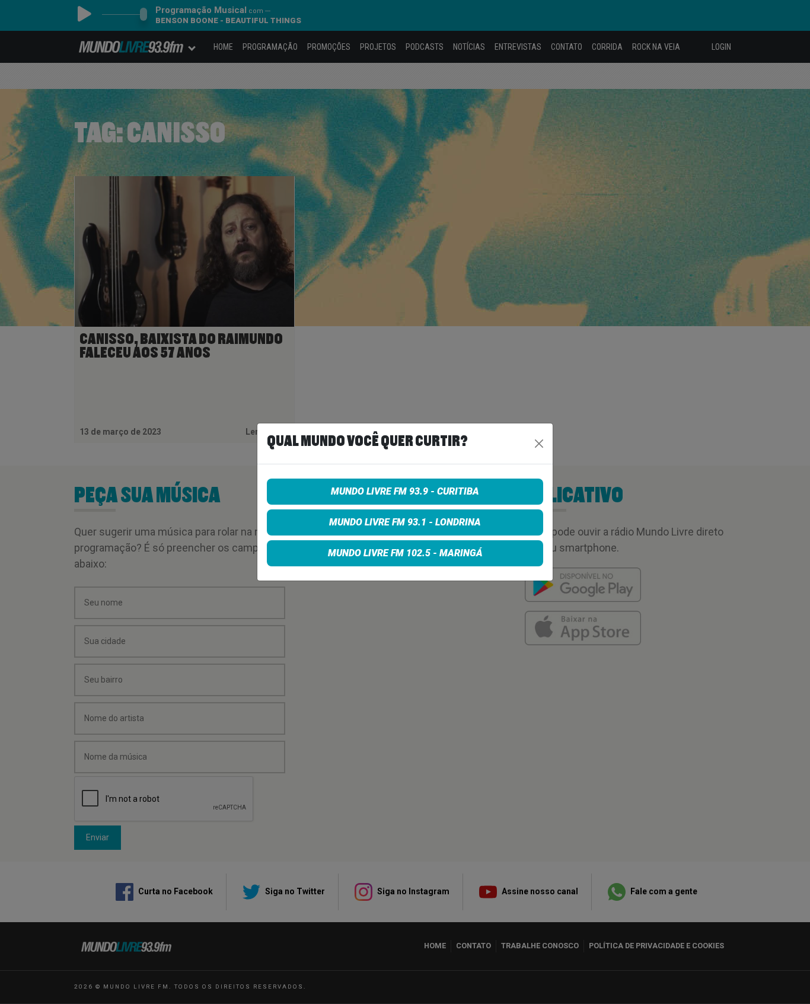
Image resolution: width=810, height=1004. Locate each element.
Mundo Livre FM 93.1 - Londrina (405, 522)
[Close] (539, 443)
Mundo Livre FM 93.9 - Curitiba (405, 491)
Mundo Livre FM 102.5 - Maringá (405, 553)
